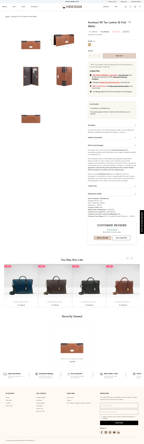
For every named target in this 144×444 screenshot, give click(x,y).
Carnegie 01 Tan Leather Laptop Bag (125, 301)
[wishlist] (130, 7)
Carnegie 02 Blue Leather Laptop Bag (24, 301)
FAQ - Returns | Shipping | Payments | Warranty (79, 403)
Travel (23, 6)
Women (5, 6)
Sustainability (39, 405)
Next (132, 258)
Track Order (9, 400)
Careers (69, 400)
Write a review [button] (102, 238)
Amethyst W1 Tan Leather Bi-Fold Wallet (23, 16)
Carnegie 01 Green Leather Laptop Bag (92, 301)
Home (7, 16)
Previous (128, 258)
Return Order (9, 405)
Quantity (90, 51)
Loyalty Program (40, 403)
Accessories (34, 6)
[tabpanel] (21, 285)
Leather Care (39, 408)
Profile (7, 397)
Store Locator (70, 397)
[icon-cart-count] (135, 7)
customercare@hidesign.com (111, 214)
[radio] (90, 45)
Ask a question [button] (121, 238)
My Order (8, 403)
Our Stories (39, 400)
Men (14, 6)
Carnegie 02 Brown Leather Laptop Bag (58, 301)
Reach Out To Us (40, 411)
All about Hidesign (40, 397)
